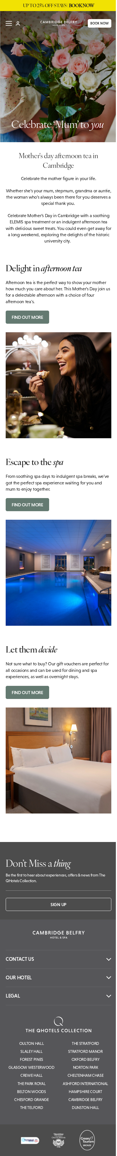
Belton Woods (31, 1091)
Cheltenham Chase (86, 1075)
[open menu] (9, 23)
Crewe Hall (31, 1075)
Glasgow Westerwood (31, 1067)
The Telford (31, 1107)
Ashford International (85, 1083)
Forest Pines (31, 1059)
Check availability (78, 1146)
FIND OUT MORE (27, 317)
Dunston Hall (85, 1107)
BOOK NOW (95, 23)
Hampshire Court (85, 1091)
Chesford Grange (31, 1099)
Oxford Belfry (86, 1059)
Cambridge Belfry (85, 1099)
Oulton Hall (31, 1043)
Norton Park (85, 1067)
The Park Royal (32, 1083)
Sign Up (58, 904)
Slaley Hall (31, 1051)
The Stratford (85, 1043)
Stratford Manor (85, 1051)
